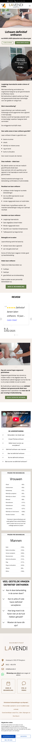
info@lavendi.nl (11, 669)
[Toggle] (3, 435)
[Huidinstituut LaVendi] (16, 6)
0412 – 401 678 (11, 664)
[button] (30, 6)
